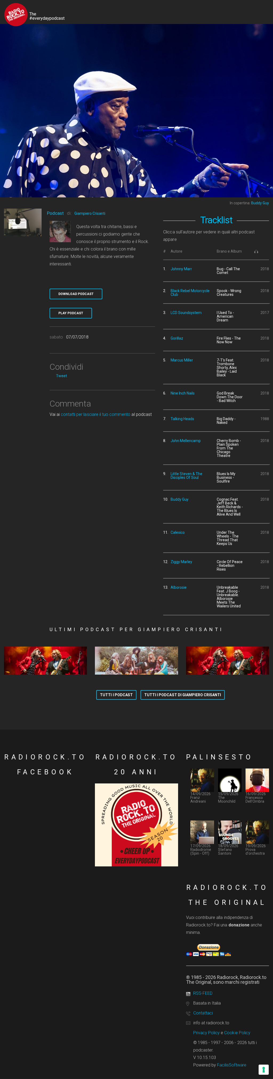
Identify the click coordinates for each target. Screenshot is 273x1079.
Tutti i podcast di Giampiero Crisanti (182, 695)
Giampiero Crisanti (89, 213)
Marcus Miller (182, 360)
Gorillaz (177, 338)
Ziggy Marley (181, 562)
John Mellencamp (186, 441)
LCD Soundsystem (186, 312)
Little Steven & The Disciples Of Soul (186, 476)
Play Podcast (70, 313)
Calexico (178, 532)
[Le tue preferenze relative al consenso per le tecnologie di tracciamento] (264, 1070)
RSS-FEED (202, 993)
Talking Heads (182, 419)
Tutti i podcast (116, 695)
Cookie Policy (237, 1032)
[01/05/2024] (136, 661)
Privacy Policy (206, 1032)
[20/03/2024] (227, 661)
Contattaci (203, 1013)
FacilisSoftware (231, 1065)
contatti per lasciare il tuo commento (95, 414)
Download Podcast (76, 294)
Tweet (61, 376)
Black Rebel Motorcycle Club (190, 293)
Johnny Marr (181, 269)
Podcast (55, 213)
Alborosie (179, 587)
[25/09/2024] (45, 661)
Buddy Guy (179, 499)
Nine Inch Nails (183, 393)
